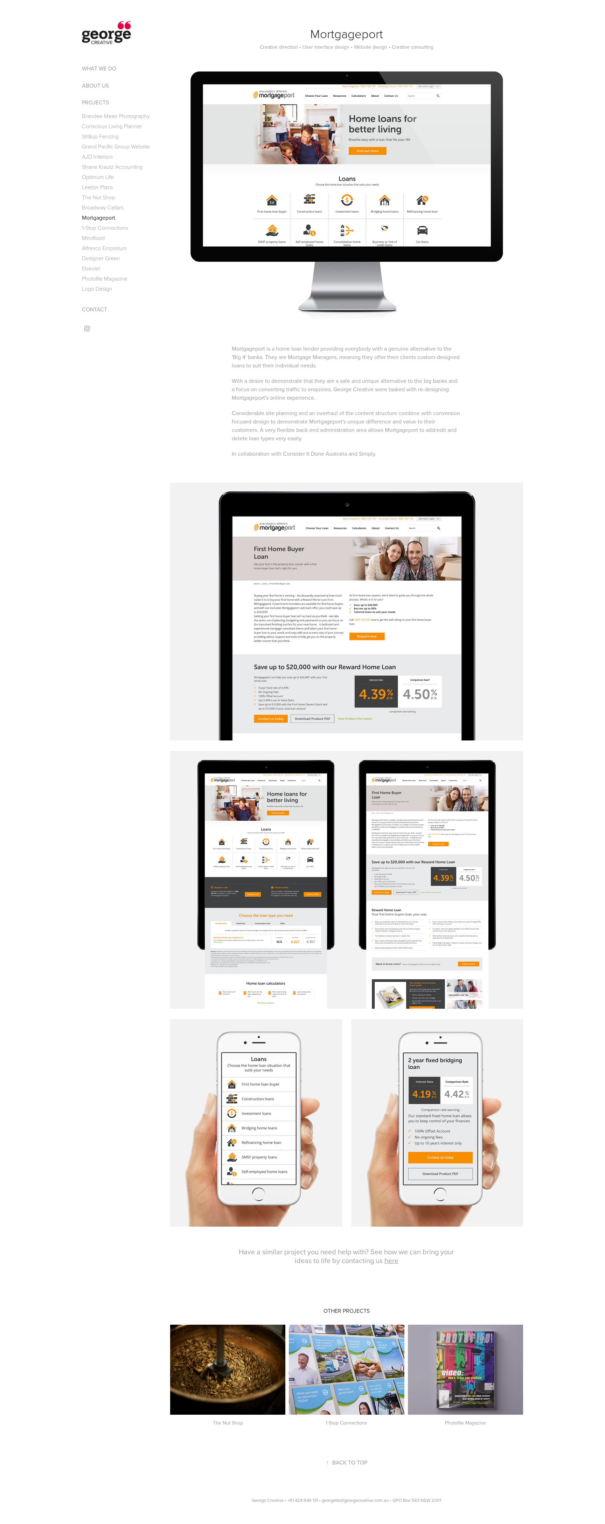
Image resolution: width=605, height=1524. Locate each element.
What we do (99, 68)
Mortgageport (98, 217)
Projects (95, 102)
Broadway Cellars (103, 207)
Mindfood (93, 238)
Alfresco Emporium (104, 248)
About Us (95, 85)
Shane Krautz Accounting (112, 167)
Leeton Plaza (97, 187)
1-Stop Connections (105, 228)
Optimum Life (98, 177)
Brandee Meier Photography (116, 116)
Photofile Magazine (104, 278)
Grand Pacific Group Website (116, 146)
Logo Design (97, 288)
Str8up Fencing (100, 136)
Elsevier (91, 268)
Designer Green (101, 258)
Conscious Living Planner (112, 126)
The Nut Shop (98, 197)
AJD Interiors (97, 156)
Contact (94, 309)
